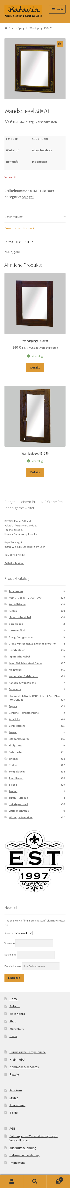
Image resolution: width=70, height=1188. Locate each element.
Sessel (13, 732)
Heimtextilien (17, 650)
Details (35, 367)
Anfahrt (15, 1006)
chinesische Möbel (20, 617)
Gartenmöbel (17, 630)
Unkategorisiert (18, 804)
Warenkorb (17, 1028)
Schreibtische (17, 725)
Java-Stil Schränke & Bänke (25, 663)
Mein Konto (17, 1014)
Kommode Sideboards (24, 1067)
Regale (13, 706)
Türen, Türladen (18, 798)
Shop (13, 1021)
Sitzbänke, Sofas (19, 739)
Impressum (17, 1163)
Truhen (13, 791)
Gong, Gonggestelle (21, 637)
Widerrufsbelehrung (23, 1148)
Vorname (9, 943)
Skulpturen (15, 745)
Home (14, 999)
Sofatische (15, 752)
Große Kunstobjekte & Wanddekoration (32, 643)
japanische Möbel (19, 656)
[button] (60, 44)
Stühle (13, 765)
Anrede (8, 933)
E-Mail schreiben (14, 563)
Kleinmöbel (15, 669)
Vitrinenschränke (19, 810)
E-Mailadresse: (13, 966)
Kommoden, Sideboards (23, 676)
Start (12, 28)
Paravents (15, 689)
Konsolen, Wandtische (22, 683)
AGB (12, 1128)
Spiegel (22, 28)
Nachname (10, 954)
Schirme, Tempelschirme (24, 713)
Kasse (13, 1036)
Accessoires (16, 591)
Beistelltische (17, 604)
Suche (35, 1181)
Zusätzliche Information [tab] (20, 228)
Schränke (14, 719)
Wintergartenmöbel (20, 817)
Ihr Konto (11, 1181)
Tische (13, 784)
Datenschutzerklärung (25, 1155)
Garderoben (16, 624)
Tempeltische (17, 771)
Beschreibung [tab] (13, 217)
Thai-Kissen (16, 778)
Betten (13, 611)
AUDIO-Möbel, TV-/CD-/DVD (25, 598)
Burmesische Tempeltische (28, 1052)
